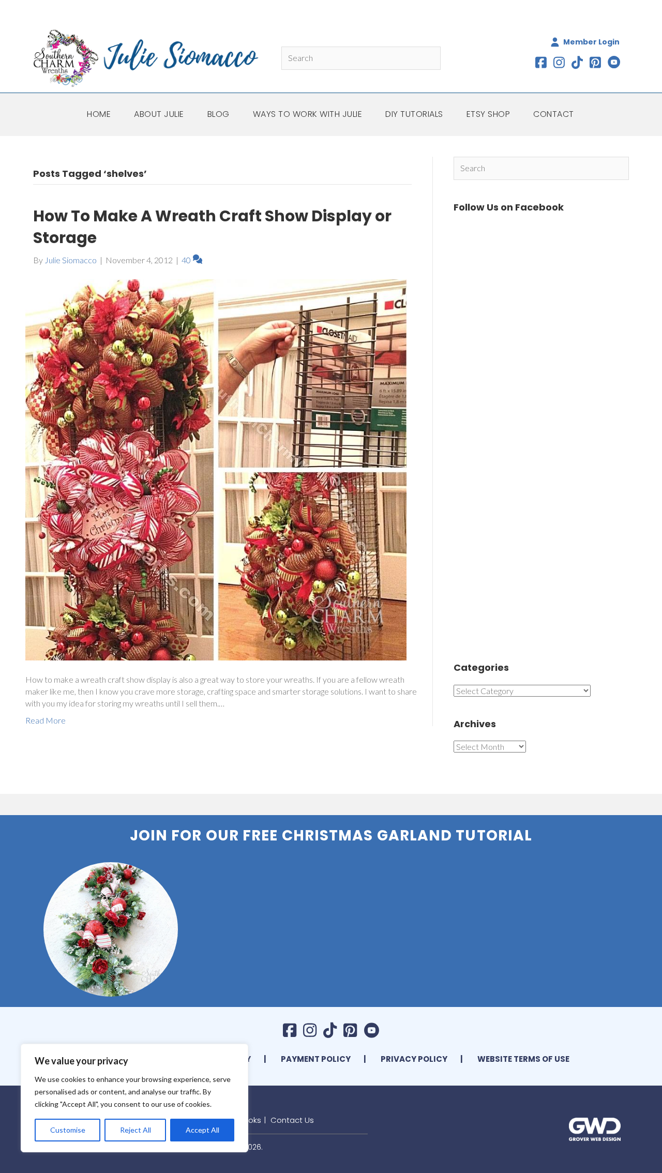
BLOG (218, 114)
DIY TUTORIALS (414, 114)
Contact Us (292, 1120)
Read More (45, 720)
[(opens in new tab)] (595, 1128)
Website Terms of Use (523, 1059)
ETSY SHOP (488, 114)
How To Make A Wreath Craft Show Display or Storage (212, 227)
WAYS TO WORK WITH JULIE (308, 114)
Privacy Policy (414, 1059)
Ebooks (247, 1120)
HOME (99, 114)
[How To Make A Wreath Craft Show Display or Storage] (216, 468)
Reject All (135, 1129)
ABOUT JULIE (159, 114)
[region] (134, 1098)
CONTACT (553, 114)
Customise (67, 1129)
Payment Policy (316, 1059)
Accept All (202, 1129)
